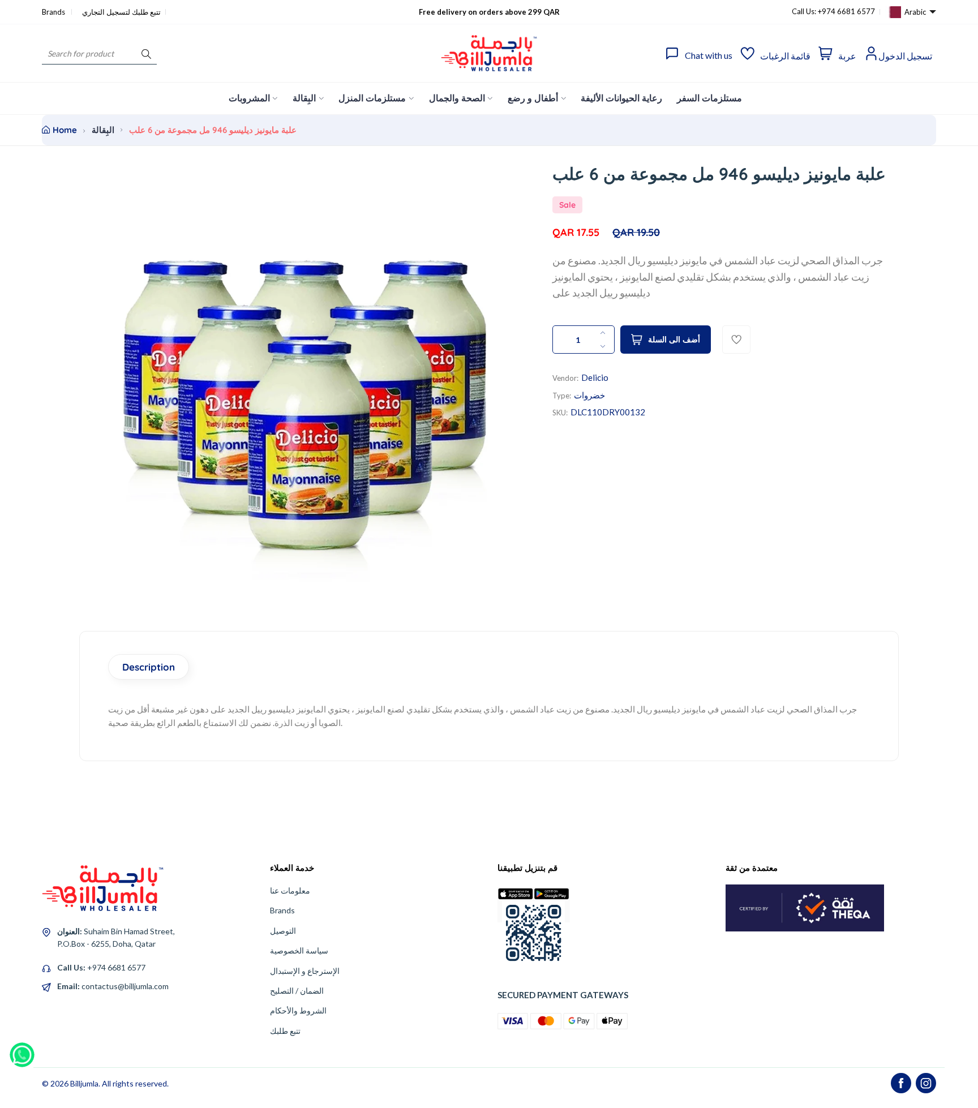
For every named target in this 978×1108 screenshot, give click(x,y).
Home (65, 129)
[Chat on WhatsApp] (22, 1051)
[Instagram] (926, 1083)
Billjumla (84, 1083)
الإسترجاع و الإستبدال (305, 971)
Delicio (594, 377)
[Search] (146, 53)
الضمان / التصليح (297, 990)
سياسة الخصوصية (299, 950)
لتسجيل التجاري (106, 11)
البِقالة (103, 129)
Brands (54, 11)
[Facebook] (901, 1083)
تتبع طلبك (285, 1031)
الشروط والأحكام (298, 1010)
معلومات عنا (290, 890)
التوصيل (283, 930)
